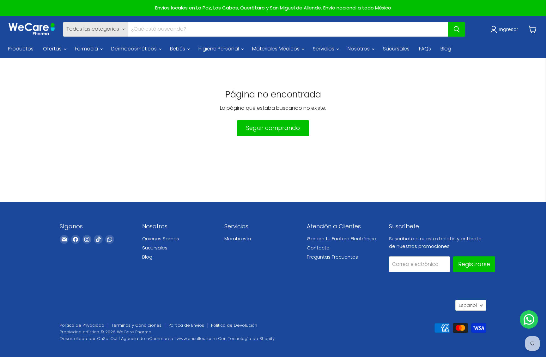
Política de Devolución (234, 325)
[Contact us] (529, 319)
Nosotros (359, 48)
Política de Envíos (186, 325)
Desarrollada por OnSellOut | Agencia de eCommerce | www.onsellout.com (138, 339)
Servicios (324, 48)
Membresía (237, 238)
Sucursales (396, 48)
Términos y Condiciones (136, 325)
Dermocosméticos (134, 48)
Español (468, 305)
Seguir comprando (273, 128)
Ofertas (53, 48)
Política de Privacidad (82, 325)
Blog (445, 48)
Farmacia (87, 48)
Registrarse (474, 264)
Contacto (318, 247)
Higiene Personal (219, 48)
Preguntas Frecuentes (332, 257)
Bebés (178, 48)
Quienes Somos (160, 238)
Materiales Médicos (276, 48)
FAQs (425, 48)
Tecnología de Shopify (251, 339)
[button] (505, 29)
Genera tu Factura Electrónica (341, 238)
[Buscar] (456, 29)
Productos (20, 48)
